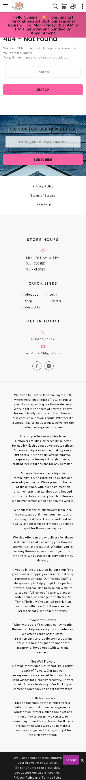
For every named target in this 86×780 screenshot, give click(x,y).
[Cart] (64, 6)
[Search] (55, 6)
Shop (28, 301)
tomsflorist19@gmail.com (43, 353)
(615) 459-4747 (42, 339)
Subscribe (43, 159)
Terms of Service (43, 195)
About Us (31, 294)
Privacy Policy (43, 186)
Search (43, 89)
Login (53, 294)
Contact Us (43, 205)
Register (55, 301)
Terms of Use (51, 777)
